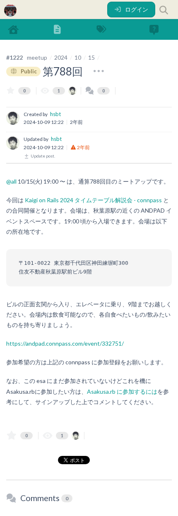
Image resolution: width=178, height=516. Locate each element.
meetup (37, 57)
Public (28, 71)
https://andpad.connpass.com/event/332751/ (65, 343)
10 (78, 57)
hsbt (55, 114)
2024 (60, 57)
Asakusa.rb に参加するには (122, 391)
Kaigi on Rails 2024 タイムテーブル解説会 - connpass (93, 199)
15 (91, 57)
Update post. (42, 155)
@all (11, 181)
